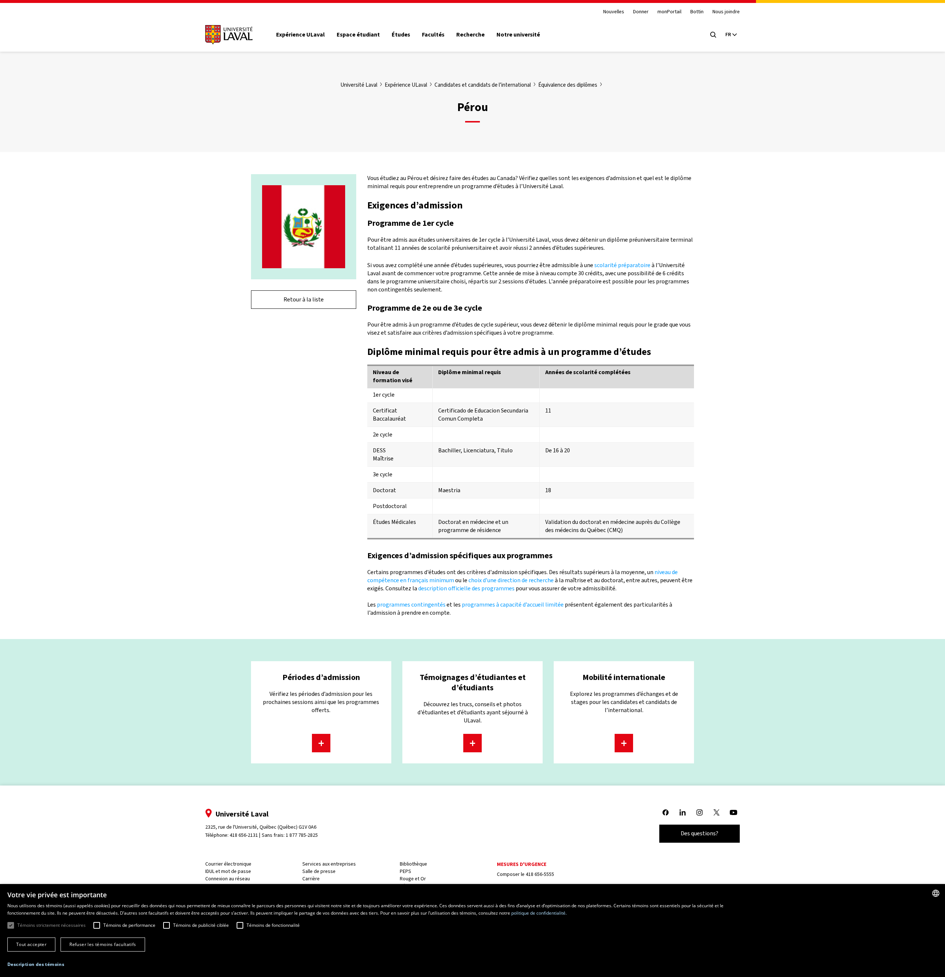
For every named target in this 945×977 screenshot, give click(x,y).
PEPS (405, 871)
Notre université (518, 34)
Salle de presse (319, 871)
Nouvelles (613, 12)
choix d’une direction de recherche (511, 580)
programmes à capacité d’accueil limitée (513, 604)
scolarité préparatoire (622, 265)
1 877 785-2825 (302, 835)
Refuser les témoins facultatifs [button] (102, 944)
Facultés (433, 34)
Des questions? (699, 833)
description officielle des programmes (466, 588)
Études (401, 34)
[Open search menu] (713, 35)
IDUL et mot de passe (228, 871)
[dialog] (472, 930)
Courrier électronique (228, 863)
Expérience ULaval (300, 34)
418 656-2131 (244, 835)
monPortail (669, 12)
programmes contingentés (411, 604)
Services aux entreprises (329, 863)
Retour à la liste (304, 299)
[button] (35, 965)
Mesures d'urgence (521, 864)
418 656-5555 (540, 874)
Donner (641, 12)
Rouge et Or (413, 878)
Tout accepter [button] (31, 944)
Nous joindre (726, 12)
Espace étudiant (358, 34)
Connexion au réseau (227, 878)
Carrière (311, 878)
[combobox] (935, 893)
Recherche (470, 34)
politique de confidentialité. (539, 913)
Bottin (697, 12)
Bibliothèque (413, 863)
